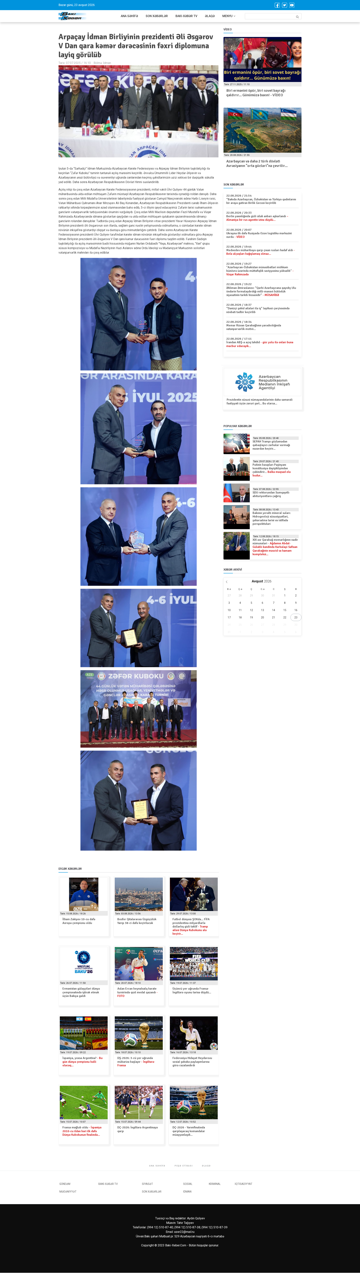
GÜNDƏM (64, 1183)
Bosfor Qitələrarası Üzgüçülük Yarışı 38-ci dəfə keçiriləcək (136, 921)
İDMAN (187, 1191)
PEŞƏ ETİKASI (184, 1166)
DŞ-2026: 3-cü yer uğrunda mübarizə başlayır (136, 1061)
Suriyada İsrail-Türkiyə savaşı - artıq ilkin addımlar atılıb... (259, 163)
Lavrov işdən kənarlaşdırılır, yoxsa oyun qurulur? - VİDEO (258, 92)
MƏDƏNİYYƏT (67, 1191)
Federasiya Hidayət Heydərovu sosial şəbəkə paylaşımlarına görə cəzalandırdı (192, 1061)
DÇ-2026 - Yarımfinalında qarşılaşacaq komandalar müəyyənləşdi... (188, 1131)
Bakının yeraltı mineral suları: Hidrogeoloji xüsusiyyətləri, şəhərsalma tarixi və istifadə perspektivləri (272, 518)
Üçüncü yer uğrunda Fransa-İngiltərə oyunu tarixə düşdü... (191, 990)
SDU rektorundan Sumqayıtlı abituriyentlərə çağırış (271, 494)
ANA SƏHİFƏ (129, 16)
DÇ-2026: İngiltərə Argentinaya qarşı (137, 1129)
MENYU (227, 16)
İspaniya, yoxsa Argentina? (82, 1061)
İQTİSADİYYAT (243, 1183)
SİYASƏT (147, 1183)
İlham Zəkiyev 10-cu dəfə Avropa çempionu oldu (78, 921)
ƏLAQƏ (210, 16)
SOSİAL (187, 1183)
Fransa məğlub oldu (81, 1131)
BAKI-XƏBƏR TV (186, 16)
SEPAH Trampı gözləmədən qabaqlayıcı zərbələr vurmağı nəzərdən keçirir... (271, 445)
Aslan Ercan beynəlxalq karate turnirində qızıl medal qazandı (137, 992)
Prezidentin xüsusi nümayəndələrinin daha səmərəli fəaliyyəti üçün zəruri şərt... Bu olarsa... (259, 401)
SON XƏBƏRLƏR (157, 16)
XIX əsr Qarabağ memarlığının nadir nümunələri (275, 547)
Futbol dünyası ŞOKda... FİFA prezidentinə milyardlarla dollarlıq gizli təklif (191, 926)
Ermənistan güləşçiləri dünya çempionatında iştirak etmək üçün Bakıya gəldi (81, 992)
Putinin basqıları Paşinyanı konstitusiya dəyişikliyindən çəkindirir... (272, 470)
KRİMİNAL (215, 1183)
